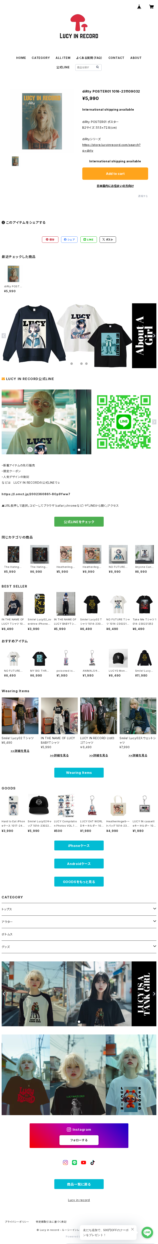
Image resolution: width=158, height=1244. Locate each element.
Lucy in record (79, 1200)
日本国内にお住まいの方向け (115, 186)
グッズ (6, 946)
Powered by (74, 1236)
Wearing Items (79, 773)
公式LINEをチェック (79, 522)
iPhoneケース (79, 846)
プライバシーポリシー (17, 1221)
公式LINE (63, 67)
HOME (21, 58)
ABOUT (136, 58)
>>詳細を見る (20, 751)
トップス (7, 909)
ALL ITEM (63, 58)
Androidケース (79, 864)
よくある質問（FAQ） (89, 58)
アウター (7, 921)
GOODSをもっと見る (79, 882)
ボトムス (7, 934)
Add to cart (115, 174)
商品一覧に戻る (79, 1184)
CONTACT (116, 58)
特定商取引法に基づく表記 (51, 1221)
